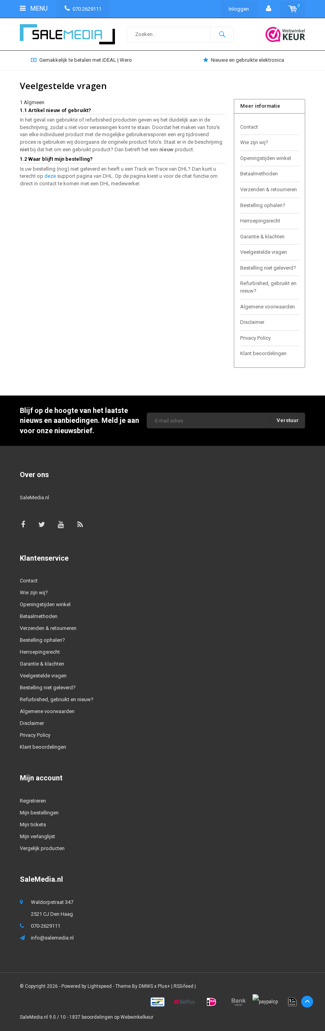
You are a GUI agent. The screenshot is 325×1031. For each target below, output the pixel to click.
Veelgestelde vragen (263, 252)
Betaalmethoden (259, 174)
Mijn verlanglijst (37, 836)
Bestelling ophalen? (262, 205)
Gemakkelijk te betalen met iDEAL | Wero (85, 60)
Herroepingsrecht (260, 221)
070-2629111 (45, 926)
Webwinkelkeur (136, 1017)
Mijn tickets (33, 824)
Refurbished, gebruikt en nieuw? (268, 287)
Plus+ (164, 986)
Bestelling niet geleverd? (268, 268)
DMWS (146, 986)
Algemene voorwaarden (267, 307)
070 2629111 (87, 9)
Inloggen (239, 9)
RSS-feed (183, 986)
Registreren (33, 801)
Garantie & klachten (262, 237)
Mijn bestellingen (39, 813)
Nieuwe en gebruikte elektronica (247, 60)
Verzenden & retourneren (268, 189)
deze (50, 176)
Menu (38, 8)
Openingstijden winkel (265, 158)
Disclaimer (252, 322)
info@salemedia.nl (52, 938)
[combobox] (180, 34)
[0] (292, 9)
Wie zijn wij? (254, 142)
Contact (249, 127)
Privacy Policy (255, 338)
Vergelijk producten (42, 848)
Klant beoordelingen (263, 353)
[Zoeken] (222, 34)
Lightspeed (100, 986)
